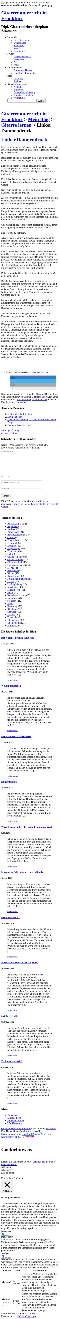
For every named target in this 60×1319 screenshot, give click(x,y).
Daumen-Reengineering (19, 425)
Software (11, 611)
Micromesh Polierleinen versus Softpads (22, 872)
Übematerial (13, 620)
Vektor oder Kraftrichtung (19, 414)
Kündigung (19, 51)
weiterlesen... (12, 680)
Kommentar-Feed (15, 1120)
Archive (17, 81)
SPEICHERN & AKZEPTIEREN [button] (18, 1313)
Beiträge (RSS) (39, 1134)
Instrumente (13, 570)
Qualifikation (20, 42)
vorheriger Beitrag (10, 430)
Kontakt (17, 48)
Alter (16, 62)
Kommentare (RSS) (10, 1137)
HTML (10, 567)
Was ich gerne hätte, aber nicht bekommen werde (27, 827)
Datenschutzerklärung (24, 92)
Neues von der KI (10, 917)
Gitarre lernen (24, 399)
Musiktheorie (13, 589)
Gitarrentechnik (39, 399)
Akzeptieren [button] (7, 1170)
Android (11, 529)
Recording (12, 606)
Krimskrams (13, 576)
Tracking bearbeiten (23, 95)
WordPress (51, 1128)
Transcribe (12, 617)
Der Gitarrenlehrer (22, 40)
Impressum (19, 89)
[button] (12, 378)
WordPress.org (14, 1123)
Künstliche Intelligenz (18, 578)
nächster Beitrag (9, 433)
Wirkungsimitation (11, 686)
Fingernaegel (13, 548)
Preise (16, 64)
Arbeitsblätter (13, 532)
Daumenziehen (14, 416)
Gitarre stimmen (15, 559)
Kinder (10, 573)
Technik (11, 614)
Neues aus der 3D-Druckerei (16, 736)
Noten (10, 592)
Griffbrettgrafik (9, 1016)
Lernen (10, 581)
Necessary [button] (6, 1231)
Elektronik (12, 543)
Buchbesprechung (16, 534)
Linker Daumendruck (24, 139)
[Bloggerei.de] (28, 1137)
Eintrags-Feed (14, 1117)
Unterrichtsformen (22, 56)
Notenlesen (19, 59)
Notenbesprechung (16, 595)
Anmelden (12, 1115)
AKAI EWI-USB (16, 523)
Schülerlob (19, 45)
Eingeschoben (14, 540)
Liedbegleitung (14, 584)
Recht (10, 603)
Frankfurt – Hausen (23, 70)
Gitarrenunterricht (16, 565)
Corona (11, 537)
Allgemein (12, 526)
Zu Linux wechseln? (11, 1061)
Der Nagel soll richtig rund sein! (17, 637)
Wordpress (12, 625)
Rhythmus (12, 609)
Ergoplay (11, 545)
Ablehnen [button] (6, 1167)
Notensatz (12, 598)
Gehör (10, 554)
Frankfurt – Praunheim (25, 73)
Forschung (12, 551)
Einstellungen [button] (7, 1172)
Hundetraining (9, 781)
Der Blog (18, 78)
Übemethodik (14, 622)
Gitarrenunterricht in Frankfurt (16, 1128)
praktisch (11, 600)
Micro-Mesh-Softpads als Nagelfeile (19, 962)
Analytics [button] (5, 1253)
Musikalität (12, 587)
